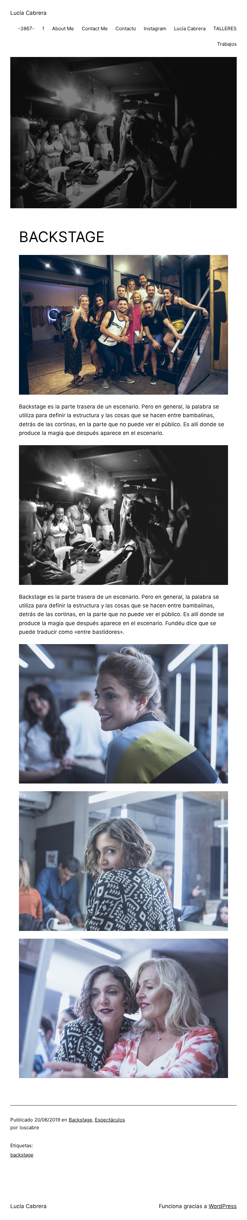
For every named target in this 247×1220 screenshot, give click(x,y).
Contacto (125, 28)
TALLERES (225, 28)
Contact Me (95, 28)
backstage (21, 1155)
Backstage (80, 1120)
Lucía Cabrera (28, 13)
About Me (63, 28)
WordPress (223, 1206)
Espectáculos (110, 1120)
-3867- (26, 28)
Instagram (155, 28)
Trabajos (227, 44)
